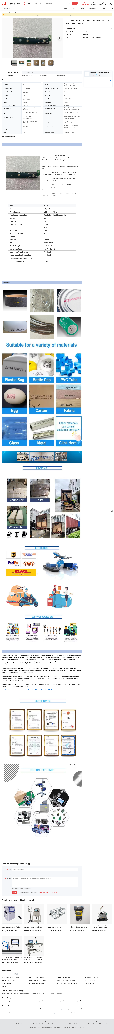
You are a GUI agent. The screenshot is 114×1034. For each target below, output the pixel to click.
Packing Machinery (22, 12)
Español (23, 1023)
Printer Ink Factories (23, 1009)
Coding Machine (31, 12)
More (3, 1016)
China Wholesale (50, 1022)
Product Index (86, 1022)
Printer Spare (67, 1009)
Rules (111, 8)
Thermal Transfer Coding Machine (56, 1001)
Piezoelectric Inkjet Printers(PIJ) (37, 977)
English (18, 1023)
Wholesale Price (59, 1022)
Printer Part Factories (54, 1009)
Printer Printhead (7, 1013)
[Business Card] (110, 80)
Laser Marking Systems (8, 980)
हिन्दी (79, 1023)
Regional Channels (77, 1022)
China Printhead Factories (39, 1009)
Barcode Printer (90, 1001)
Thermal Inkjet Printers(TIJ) (64, 977)
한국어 (70, 1023)
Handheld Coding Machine (76, 1001)
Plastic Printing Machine (38, 1001)
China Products (24, 1022)
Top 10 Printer (39, 1013)
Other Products (89, 983)
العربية (66, 1023)
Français (35, 1023)
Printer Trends (49, 1013)
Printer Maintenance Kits (8, 983)
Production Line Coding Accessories (66, 983)
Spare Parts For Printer (95, 1009)
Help (82, 8)
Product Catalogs (25, 974)
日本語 (75, 1023)
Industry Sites (68, 1022)
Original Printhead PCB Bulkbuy (65, 1013)
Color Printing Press (23, 1001)
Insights (99, 1022)
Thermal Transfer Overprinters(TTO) (94, 977)
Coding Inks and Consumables (37, 983)
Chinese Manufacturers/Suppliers (37, 1022)
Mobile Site (93, 1022)
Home (3, 12)
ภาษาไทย (84, 1023)
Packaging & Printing (11, 12)
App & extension (92, 8)
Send (14, 892)
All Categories (7, 8)
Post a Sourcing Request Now (48, 892)
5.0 (91, 75)
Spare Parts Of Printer (79, 1009)
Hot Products (16, 1022)
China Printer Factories (9, 1009)
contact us (62, 15)
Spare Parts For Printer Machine (23, 1013)
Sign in (110, 4)
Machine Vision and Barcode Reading (66, 980)
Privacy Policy (82, 1027)
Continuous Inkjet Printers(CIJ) (10, 977)
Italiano (48, 1023)
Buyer (74, 8)
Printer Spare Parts (90, 980)
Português (29, 1023)
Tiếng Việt (95, 1023)
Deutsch (54, 1023)
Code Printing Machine (9, 1001)
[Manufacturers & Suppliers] (11, 3)
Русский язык (42, 1023)
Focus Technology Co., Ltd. (46, 1027)
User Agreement (66, 1027)
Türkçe (89, 1023)
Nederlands (60, 1023)
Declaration (74, 1027)
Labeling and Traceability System (37, 980)
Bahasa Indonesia (103, 1023)
